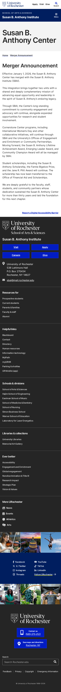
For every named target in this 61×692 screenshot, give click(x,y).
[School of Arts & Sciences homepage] (23, 227)
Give (47, 4)
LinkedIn (41, 570)
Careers (16, 255)
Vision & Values (9, 489)
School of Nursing (11, 407)
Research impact (10, 480)
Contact (6, 339)
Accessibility (8, 462)
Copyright (29, 671)
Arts (9, 524)
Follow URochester (43, 574)
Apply (35, 4)
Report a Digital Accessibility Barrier (40, 213)
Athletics (10, 519)
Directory (6, 344)
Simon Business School (13, 411)
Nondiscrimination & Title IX (15, 475)
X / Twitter (21, 566)
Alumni (5, 316)
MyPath (6, 357)
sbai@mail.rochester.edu (20, 280)
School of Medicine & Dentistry (17, 402)
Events (9, 513)
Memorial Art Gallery (12, 443)
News (9, 507)
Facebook (20, 561)
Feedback (7, 671)
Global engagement (11, 471)
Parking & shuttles (11, 366)
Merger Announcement (21, 55)
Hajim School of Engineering (16, 393)
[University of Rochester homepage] (13, 4)
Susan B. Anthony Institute (20, 17)
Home (5, 55)
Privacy (18, 671)
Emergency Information (47, 671)
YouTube (42, 561)
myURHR (6, 361)
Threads (20, 574)
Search (5, 657)
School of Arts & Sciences (17, 13)
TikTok (40, 566)
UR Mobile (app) (10, 370)
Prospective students (12, 298)
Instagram (21, 570)
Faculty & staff (9, 312)
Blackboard (7, 335)
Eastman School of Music (14, 398)
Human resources (11, 348)
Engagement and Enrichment (16, 466)
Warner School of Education (16, 416)
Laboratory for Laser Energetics (17, 420)
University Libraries (11, 439)
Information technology (13, 353)
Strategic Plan (9, 484)
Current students (10, 303)
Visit (41, 4)
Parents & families (11, 307)
